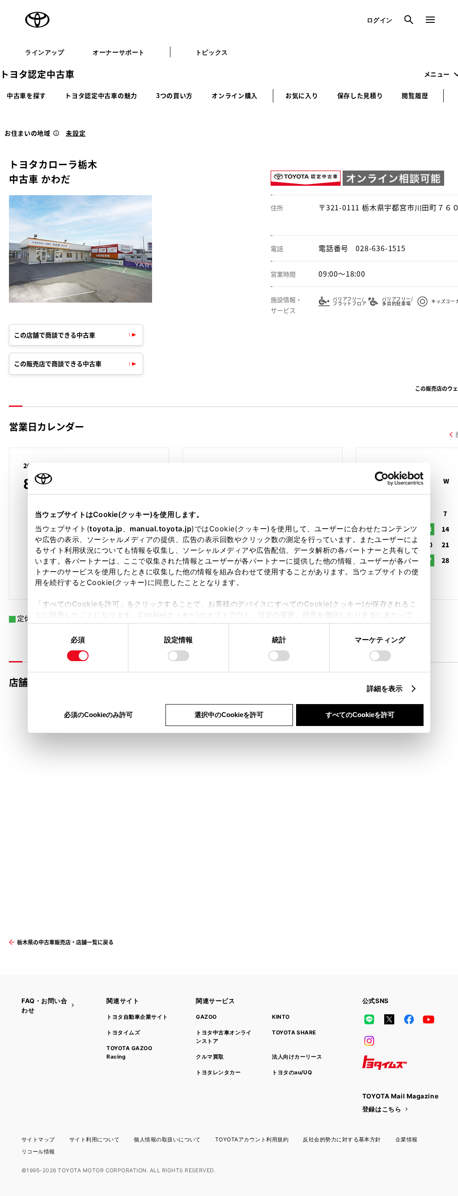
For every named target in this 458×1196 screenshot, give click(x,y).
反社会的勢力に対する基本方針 (342, 1139)
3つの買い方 (174, 95)
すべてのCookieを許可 (360, 714)
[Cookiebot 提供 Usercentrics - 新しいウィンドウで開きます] (384, 478)
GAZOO (206, 1016)
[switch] (178, 655)
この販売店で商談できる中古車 (58, 363)
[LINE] (369, 1019)
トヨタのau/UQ (292, 1072)
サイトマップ (38, 1139)
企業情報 (406, 1139)
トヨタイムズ (123, 1032)
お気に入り (301, 95)
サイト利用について (94, 1139)
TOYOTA (37, 20)
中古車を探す (26, 95)
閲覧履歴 (415, 95)
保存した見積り (360, 95)
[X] (389, 1019)
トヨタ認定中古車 (37, 74)
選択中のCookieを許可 (229, 714)
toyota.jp (106, 528)
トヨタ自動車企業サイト (137, 1016)
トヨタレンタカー (218, 1072)
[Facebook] (409, 1019)
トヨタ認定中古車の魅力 (101, 95)
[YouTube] (429, 1019)
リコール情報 (38, 1151)
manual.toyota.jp (160, 528)
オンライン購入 (235, 95)
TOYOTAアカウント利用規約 (251, 1139)
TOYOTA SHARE (294, 1032)
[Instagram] (369, 1041)
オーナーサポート (118, 52)
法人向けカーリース (297, 1056)
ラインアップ (44, 52)
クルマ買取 (210, 1056)
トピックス (211, 52)
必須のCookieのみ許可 (98, 714)
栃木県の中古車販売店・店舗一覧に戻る (65, 942)
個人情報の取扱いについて (167, 1139)
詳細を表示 (385, 688)
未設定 (75, 132)
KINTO (280, 1016)
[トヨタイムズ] (384, 1062)
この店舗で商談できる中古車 (54, 334)
